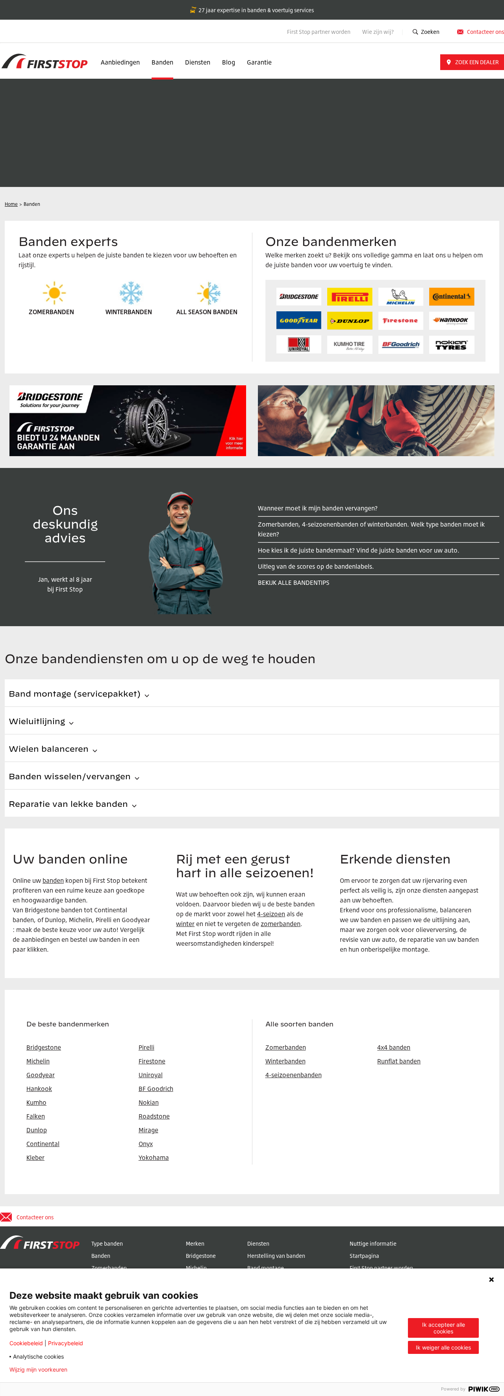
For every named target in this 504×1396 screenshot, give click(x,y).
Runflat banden (399, 1061)
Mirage (148, 1130)
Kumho (36, 1102)
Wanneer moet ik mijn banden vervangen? (318, 508)
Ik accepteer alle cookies (443, 1328)
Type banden (107, 1243)
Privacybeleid (65, 1343)
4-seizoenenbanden (293, 1075)
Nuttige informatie (373, 1243)
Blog (228, 62)
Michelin (196, 1268)
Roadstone (154, 1116)
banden (53, 880)
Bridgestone (201, 1255)
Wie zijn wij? (378, 31)
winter (185, 924)
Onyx (146, 1144)
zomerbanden (280, 924)
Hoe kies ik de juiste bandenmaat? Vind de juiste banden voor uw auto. (359, 550)
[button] (472, 62)
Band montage (265, 1268)
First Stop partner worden (318, 31)
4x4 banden (393, 1047)
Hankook (39, 1089)
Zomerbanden (285, 1047)
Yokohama (154, 1157)
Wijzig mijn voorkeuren (38, 1369)
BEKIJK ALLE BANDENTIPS (294, 582)
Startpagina (364, 1255)
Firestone (152, 1061)
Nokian (149, 1102)
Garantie (259, 62)
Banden (162, 62)
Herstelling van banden (276, 1255)
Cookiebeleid (26, 1343)
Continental (42, 1144)
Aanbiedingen (120, 62)
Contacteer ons (485, 31)
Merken (195, 1243)
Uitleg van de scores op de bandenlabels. (316, 566)
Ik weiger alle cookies (443, 1347)
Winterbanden (285, 1061)
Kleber (35, 1157)
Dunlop (36, 1130)
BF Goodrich (156, 1089)
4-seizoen (271, 914)
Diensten (197, 62)
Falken (35, 1116)
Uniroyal (151, 1075)
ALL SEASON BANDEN (206, 312)
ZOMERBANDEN (51, 312)
